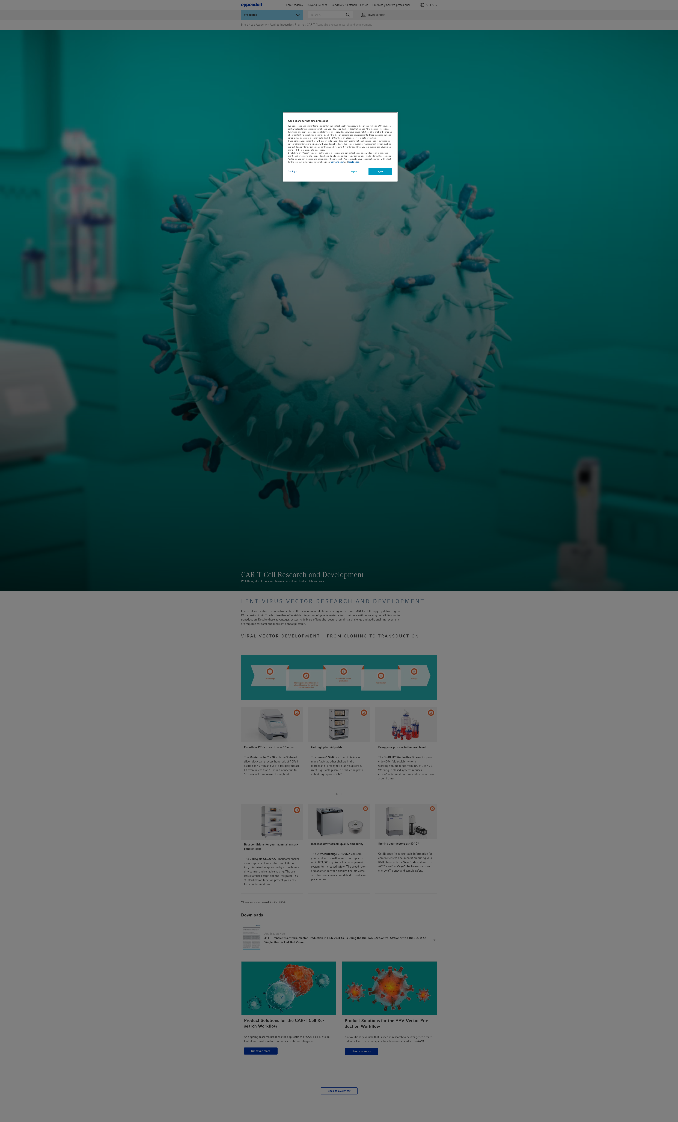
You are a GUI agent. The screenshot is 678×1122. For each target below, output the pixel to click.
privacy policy (337, 162)
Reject (354, 171)
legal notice (353, 162)
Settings (292, 171)
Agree (380, 171)
